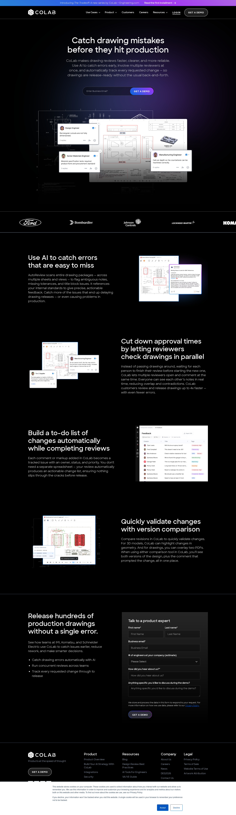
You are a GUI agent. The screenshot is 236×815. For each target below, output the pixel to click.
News (164, 768)
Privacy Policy (192, 759)
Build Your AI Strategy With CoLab (99, 766)
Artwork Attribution (195, 773)
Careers (165, 764)
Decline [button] (176, 807)
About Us (166, 759)
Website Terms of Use (196, 768)
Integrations (91, 772)
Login (176, 13)
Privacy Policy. (192, 705)
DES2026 (166, 773)
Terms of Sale (191, 764)
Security (88, 776)
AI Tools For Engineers (134, 772)
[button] (93, 12)
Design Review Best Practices (133, 766)
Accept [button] (163, 807)
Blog (124, 759)
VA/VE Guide (129, 776)
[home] (42, 12)
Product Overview (94, 759)
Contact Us (167, 778)
